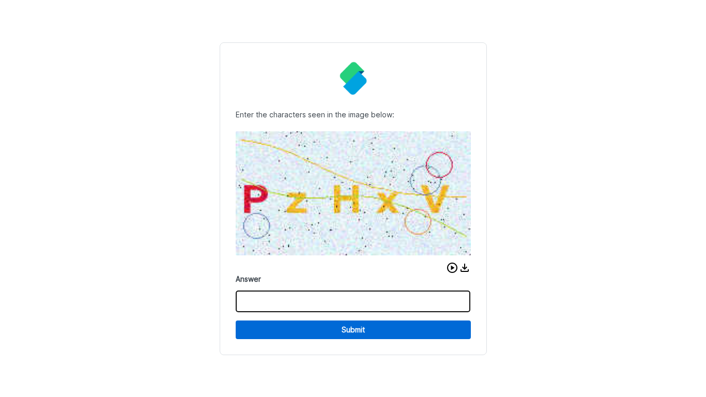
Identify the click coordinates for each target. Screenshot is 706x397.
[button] (452, 268)
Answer (248, 278)
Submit (353, 329)
